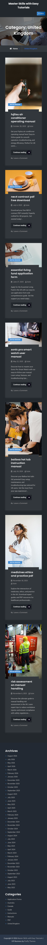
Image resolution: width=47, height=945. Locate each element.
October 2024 (13, 829)
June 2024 (11, 843)
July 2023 (11, 881)
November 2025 (14, 784)
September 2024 (14, 832)
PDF (9, 920)
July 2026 (11, 759)
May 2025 (11, 804)
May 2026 (11, 763)
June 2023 (11, 884)
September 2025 (14, 791)
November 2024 (14, 825)
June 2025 (11, 801)
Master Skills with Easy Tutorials (30, 938)
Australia (11, 903)
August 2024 (12, 836)
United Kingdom (15, 104)
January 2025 (13, 818)
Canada (10, 906)
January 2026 (13, 777)
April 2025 (11, 808)
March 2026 (12, 770)
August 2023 (12, 877)
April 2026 (11, 766)
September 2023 (14, 874)
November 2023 (14, 867)
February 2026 (13, 773)
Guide (10, 910)
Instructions (12, 913)
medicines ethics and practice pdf (22, 574)
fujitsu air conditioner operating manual (23, 118)
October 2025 (13, 787)
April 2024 (11, 849)
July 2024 (11, 839)
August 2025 (12, 794)
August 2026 (12, 756)
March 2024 (12, 853)
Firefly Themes (29, 941)
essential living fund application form (22, 273)
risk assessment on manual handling (21, 685)
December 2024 (13, 822)
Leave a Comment (20, 158)
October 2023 (13, 870)
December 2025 (13, 780)
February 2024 (13, 856)
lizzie (31, 126)
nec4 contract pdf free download (22, 198)
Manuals (11, 917)
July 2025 (11, 797)
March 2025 (12, 811)
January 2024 (13, 860)
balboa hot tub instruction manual (21, 463)
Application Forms (15, 899)
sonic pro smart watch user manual (21, 353)
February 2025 (13, 815)
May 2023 (11, 888)
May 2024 (11, 846)
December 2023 (13, 863)
